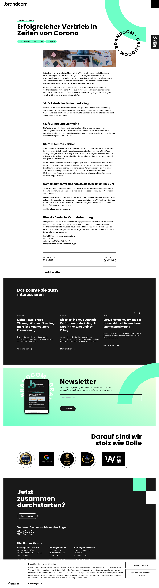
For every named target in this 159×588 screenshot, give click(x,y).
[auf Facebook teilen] (106, 260)
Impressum (82, 578)
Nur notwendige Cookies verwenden (140, 573)
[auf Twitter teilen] (110, 260)
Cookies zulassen (141, 565)
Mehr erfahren (23, 349)
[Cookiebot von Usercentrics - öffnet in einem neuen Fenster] (14, 583)
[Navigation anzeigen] (155, 4)
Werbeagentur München (84, 547)
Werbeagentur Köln (57, 547)
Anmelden (67, 409)
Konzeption (51, 41)
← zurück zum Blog (25, 20)
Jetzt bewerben (27, 516)
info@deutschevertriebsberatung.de (60, 244)
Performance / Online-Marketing (31, 41)
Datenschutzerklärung (66, 578)
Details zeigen (33, 584)
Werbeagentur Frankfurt (28, 547)
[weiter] (139, 312)
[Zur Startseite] (16, 4)
